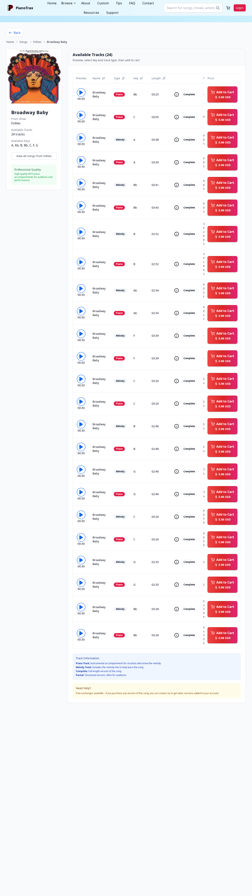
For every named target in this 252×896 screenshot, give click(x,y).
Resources (91, 12)
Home (10, 42)
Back (17, 33)
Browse (66, 3)
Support (112, 12)
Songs (23, 42)
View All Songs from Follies (34, 156)
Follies (37, 42)
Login (239, 8)
